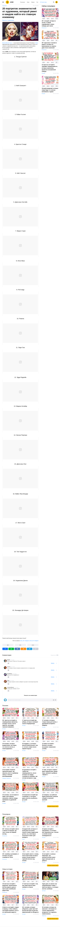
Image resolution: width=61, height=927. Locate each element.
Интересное (44, 27)
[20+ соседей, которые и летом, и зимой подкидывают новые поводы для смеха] (50, 13)
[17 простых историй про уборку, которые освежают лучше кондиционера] (30, 712)
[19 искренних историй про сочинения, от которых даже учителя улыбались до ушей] (30, 787)
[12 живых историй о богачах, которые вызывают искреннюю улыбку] (50, 735)
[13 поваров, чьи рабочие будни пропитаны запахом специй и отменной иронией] (50, 787)
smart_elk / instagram (24, 640)
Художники (4, 5)
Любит (36, 42)
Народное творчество (6, 778)
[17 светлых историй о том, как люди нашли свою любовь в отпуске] (30, 876)
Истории (43, 73)
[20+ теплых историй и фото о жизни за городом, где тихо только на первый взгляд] (10, 821)
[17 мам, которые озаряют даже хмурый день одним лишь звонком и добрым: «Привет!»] (50, 762)
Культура (44, 890)
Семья (23, 839)
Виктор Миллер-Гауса (7, 42)
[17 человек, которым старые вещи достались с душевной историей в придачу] (50, 712)
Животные (44, 915)
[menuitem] (22, 2)
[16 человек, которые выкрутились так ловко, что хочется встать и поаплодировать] (10, 735)
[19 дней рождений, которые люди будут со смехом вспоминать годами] (50, 80)
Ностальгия (4, 859)
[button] (7, 645)
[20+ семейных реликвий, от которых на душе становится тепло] (10, 846)
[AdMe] (10, 2)
